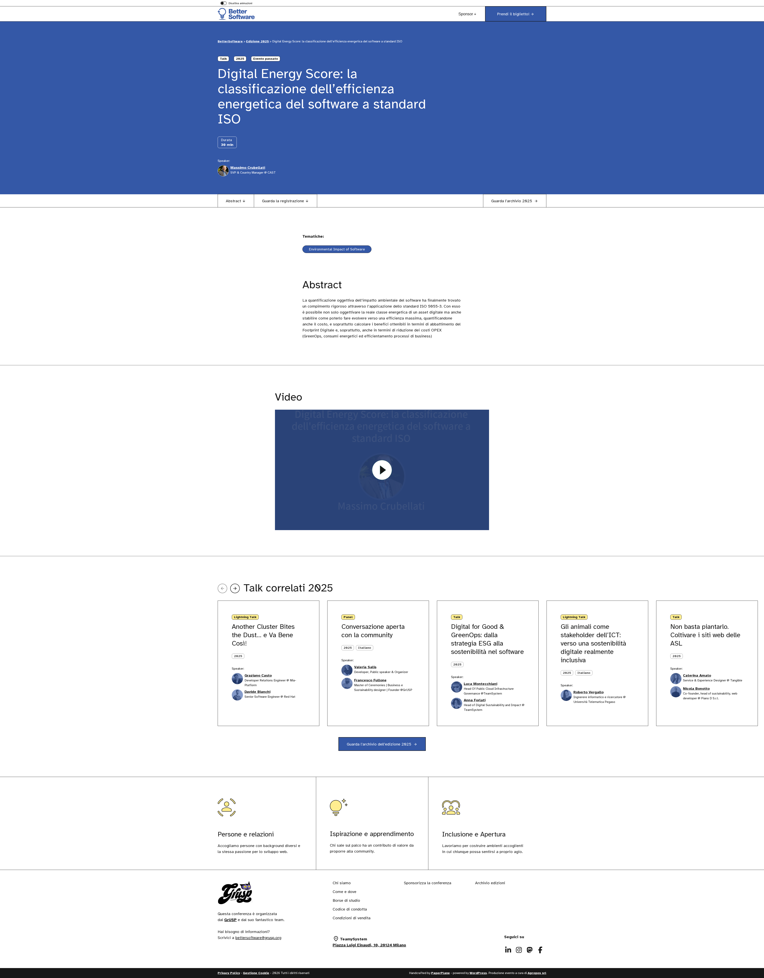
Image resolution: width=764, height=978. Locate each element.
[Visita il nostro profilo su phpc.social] (530, 950)
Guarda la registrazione (283, 200)
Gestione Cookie (256, 973)
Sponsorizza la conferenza (427, 882)
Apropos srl (537, 973)
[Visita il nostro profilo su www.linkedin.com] (508, 950)
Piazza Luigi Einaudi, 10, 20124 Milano (369, 945)
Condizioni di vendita (351, 917)
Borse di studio (346, 900)
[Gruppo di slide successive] (235, 588)
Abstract (233, 200)
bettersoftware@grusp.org (258, 937)
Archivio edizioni (490, 882)
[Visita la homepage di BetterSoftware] (237, 14)
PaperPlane (440, 973)
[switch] (236, 3)
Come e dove (344, 891)
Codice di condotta (350, 909)
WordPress (478, 973)
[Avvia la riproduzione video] (382, 470)
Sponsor (465, 14)
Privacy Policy (229, 973)
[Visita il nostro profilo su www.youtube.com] (540, 950)
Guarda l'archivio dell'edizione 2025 (379, 744)
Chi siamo (342, 882)
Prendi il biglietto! (513, 14)
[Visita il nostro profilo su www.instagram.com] (519, 950)
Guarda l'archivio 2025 (512, 200)
